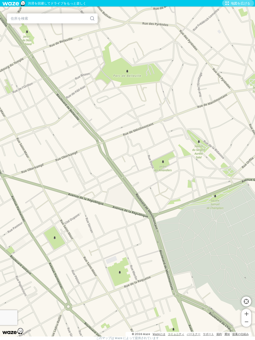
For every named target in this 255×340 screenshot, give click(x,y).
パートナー (193, 334)
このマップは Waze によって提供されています (127, 338)
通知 (227, 334)
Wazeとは (159, 334)
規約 (219, 334)
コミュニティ (176, 334)
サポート (208, 334)
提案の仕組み (240, 334)
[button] (246, 313)
